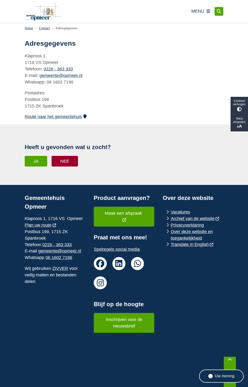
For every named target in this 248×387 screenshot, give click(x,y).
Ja (36, 161)
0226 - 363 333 (58, 69)
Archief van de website (193, 218)
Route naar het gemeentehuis (53, 116)
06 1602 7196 (59, 257)
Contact (44, 28)
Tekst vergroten (239, 120)
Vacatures (180, 212)
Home (29, 28)
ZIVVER (60, 268)
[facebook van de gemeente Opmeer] (100, 263)
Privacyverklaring (187, 225)
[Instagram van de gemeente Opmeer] (100, 282)
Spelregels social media (117, 249)
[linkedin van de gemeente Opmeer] (118, 263)
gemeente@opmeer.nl (60, 75)
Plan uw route (38, 225)
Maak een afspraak (124, 213)
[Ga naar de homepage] (43, 11)
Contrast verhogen (239, 102)
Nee (64, 161)
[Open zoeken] (219, 11)
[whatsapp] (137, 263)
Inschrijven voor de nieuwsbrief (124, 322)
